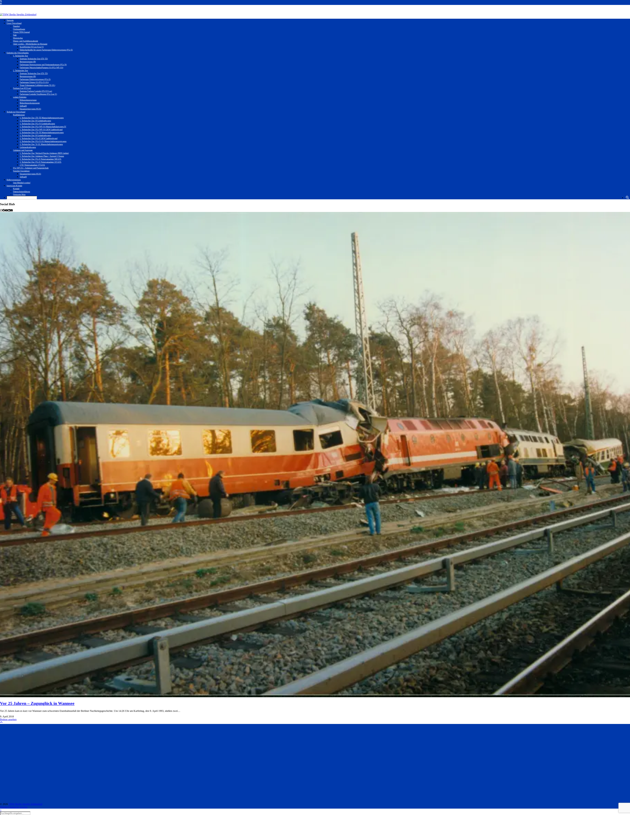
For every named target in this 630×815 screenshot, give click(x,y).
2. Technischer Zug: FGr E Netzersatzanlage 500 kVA (40, 159)
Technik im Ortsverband (16, 112)
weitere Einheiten (19, 97)
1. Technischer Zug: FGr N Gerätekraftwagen (37, 124)
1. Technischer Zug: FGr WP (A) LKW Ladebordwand (41, 129)
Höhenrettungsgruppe (28, 100)
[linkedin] (9, 210)
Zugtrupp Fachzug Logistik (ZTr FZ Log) (36, 91)
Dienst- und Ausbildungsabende (25, 41)
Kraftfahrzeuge (19, 115)
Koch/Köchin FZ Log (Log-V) (32, 47)
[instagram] (1, 210)
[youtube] (6, 210)
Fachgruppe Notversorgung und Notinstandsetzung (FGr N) (43, 64)
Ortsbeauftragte (19, 29)
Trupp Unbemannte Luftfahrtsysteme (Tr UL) (37, 85)
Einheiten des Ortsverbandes (18, 53)
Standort (16, 26)
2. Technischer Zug (20, 70)
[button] (1, 3)
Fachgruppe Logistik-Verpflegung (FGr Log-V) (38, 94)
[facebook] (3, 210)
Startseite (10, 20)
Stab (15, 35)
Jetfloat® (23, 106)
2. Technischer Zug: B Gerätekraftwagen (35, 135)
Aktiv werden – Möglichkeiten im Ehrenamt (30, 44)
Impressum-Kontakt (14, 186)
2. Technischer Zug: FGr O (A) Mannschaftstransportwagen (43, 141)
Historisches (18, 38)
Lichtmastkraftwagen (28, 147)
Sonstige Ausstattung (21, 171)
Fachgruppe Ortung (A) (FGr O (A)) (34, 82)
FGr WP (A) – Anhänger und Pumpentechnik (31, 168)
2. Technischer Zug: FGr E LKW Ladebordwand (38, 138)
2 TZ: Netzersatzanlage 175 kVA (32, 165)
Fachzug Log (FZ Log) (22, 88)
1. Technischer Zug (20, 56)
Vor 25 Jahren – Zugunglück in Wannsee (37, 703)
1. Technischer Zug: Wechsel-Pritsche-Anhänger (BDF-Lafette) (44, 153)
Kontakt (16, 189)
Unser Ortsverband (14, 23)
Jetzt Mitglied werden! (22, 183)
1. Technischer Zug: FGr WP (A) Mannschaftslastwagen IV (43, 126)
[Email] (11, 210)
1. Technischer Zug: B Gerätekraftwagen (35, 121)
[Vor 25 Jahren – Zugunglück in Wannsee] (315, 454)
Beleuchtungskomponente (30, 103)
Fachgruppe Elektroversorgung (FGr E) (35, 79)
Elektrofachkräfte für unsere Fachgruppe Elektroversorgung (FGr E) (46, 50)
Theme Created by (13, 807)
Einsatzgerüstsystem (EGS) (30, 109)
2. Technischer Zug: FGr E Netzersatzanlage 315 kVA (40, 162)
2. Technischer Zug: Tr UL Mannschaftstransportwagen (41, 144)
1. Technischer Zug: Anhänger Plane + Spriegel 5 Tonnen (42, 156)
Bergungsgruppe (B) (28, 62)
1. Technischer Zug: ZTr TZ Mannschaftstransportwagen (42, 118)
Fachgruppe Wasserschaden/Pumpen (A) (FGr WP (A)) (41, 67)
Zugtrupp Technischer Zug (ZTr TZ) (34, 59)
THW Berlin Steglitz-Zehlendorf (25, 804)
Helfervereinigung (14, 180)
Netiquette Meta (19, 194)
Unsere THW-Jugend (21, 32)
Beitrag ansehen (8, 719)
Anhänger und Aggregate (23, 150)
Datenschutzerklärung (21, 191)
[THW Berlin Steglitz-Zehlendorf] (18, 14)
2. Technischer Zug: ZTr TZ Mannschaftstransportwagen (42, 132)
